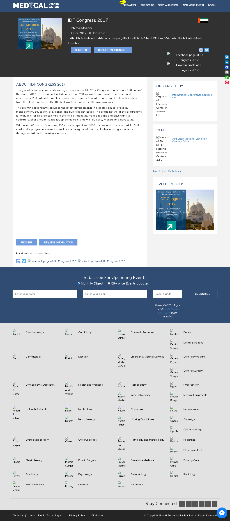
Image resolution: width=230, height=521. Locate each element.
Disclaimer (97, 515)
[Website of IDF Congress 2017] (201, 50)
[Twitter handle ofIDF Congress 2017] (24, 261)
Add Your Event (193, 5)
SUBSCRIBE (147, 5)
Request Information (112, 50)
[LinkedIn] (189, 67)
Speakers (129, 5)
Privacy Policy (77, 515)
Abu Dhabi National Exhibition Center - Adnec (189, 140)
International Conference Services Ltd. (192, 96)
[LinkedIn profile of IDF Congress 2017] (101, 261)
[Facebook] (189, 57)
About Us (18, 515)
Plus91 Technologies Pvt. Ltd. (176, 515)
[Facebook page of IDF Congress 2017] (52, 261)
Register (81, 50)
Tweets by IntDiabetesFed (168, 171)
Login (211, 5)
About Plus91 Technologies (46, 515)
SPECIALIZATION (168, 5)
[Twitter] (206, 50)
